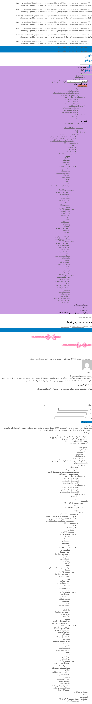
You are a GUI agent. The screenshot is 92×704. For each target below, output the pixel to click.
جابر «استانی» (65, 198)
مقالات (80, 86)
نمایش (67, 260)
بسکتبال (67, 158)
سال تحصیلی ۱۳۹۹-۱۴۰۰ (69, 134)
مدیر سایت (65, 327)
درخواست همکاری (81, 305)
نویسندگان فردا (65, 302)
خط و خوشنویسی (64, 292)
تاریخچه (80, 73)
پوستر (68, 266)
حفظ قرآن (66, 175)
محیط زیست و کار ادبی (62, 238)
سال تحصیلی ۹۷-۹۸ (66, 154)
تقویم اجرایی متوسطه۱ (71, 103)
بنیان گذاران (83, 70)
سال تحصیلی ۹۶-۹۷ (66, 166)
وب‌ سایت (88, 418)
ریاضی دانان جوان (64, 264)
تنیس (68, 268)
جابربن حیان (66, 258)
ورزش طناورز (65, 222)
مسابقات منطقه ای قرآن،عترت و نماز (62, 136)
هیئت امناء (79, 77)
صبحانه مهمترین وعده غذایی (70, 95)
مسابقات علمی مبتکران (62, 281)
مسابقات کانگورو (69, 151)
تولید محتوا (66, 270)
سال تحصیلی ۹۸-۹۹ (71, 143)
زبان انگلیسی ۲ (65, 211)
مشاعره (71, 149)
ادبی (68, 196)
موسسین (79, 75)
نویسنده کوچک (65, 262)
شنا (73, 145)
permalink (46, 359)
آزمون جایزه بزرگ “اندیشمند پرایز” (63, 138)
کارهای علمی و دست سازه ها (85, 317)
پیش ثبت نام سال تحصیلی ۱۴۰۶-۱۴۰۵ (73, 313)
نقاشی (67, 183)
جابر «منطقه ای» (64, 200)
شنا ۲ (68, 164)
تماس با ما (84, 310)
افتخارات (84, 121)
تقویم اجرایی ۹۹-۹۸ (76, 106)
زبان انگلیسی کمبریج (63, 277)
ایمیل (89, 413)
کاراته (68, 181)
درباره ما (84, 307)
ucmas (68, 219)
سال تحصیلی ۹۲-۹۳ (66, 275)
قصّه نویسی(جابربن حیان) (62, 298)
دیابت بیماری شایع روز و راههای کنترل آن (66, 93)
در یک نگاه (79, 132)
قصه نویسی (66, 162)
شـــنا (68, 156)
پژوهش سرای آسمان (63, 173)
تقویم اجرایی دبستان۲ (72, 101)
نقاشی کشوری (65, 194)
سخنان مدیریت (77, 79)
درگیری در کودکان (73, 90)
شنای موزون (66, 230)
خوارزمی (67, 253)
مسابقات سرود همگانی (62, 285)
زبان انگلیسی (65, 213)
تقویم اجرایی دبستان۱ (72, 99)
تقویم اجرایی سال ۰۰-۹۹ (74, 97)
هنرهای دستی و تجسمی (62, 256)
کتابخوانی (67, 226)
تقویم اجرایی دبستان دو (71, 110)
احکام (68, 283)
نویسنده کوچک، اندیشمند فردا (60, 185)
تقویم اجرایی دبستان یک (71, 108)
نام (90, 409)
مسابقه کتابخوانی (64, 247)
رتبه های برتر (65, 177)
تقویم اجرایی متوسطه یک (70, 112)
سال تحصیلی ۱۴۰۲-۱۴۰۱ (73, 128)
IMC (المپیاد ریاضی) (63, 287)
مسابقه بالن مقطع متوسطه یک (80, 376)
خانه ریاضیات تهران (64, 245)
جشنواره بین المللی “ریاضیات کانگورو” (62, 141)
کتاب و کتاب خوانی (80, 84)
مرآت (77, 125)
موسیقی (67, 289)
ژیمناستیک (71, 147)
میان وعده (75, 116)
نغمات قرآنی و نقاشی (63, 251)
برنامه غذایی (78, 114)
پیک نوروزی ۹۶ (65, 204)
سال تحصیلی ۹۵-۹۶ (66, 190)
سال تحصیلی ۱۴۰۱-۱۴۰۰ (73, 123)
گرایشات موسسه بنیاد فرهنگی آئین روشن (67, 81)
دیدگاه (89, 405)
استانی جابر (66, 168)
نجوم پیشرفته (65, 215)
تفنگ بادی (66, 232)
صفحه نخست (83, 67)
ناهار (77, 118)
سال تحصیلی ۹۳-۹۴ (66, 241)
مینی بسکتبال (65, 170)
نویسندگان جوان (64, 249)
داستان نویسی (65, 296)
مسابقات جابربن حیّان (63, 300)
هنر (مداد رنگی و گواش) (62, 236)
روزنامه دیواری (65, 294)
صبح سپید (67, 217)
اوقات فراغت (74, 88)
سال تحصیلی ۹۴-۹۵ (66, 209)
